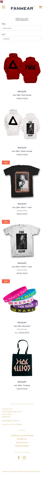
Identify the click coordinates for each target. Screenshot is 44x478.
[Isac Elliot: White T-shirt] (22, 239)
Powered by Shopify (16, 471)
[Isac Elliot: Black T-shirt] (22, 180)
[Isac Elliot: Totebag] (22, 358)
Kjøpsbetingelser (22, 445)
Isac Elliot (22, 91)
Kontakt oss (22, 439)
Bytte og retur (22, 442)
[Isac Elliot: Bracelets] (22, 299)
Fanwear (5, 471)
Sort (3, 34)
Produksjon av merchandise (22, 435)
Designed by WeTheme (32, 471)
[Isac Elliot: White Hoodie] (22, 124)
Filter (4, 24)
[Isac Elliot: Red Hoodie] (22, 68)
